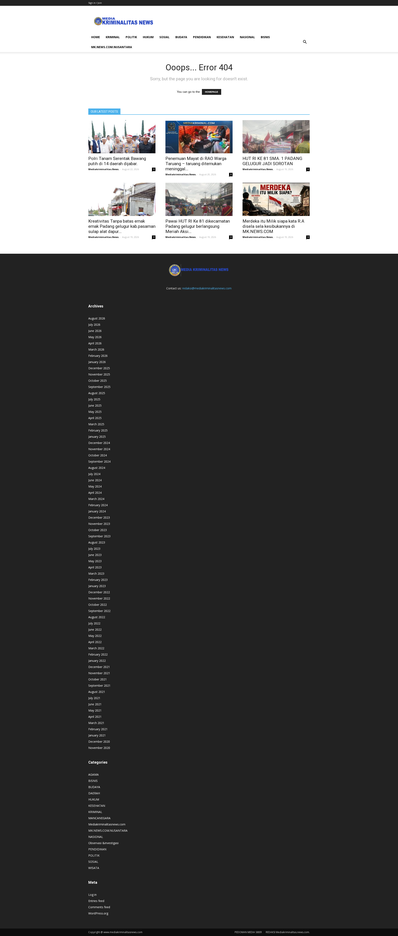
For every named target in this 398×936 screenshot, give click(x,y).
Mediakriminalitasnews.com (106, 824)
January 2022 (97, 661)
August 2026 (96, 318)
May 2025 (95, 412)
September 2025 (99, 387)
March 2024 (96, 499)
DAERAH (94, 793)
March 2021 (96, 723)
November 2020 (99, 748)
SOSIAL (164, 37)
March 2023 (96, 573)
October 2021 (97, 679)
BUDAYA (181, 37)
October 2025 (97, 381)
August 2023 (96, 542)
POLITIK (131, 37)
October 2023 (97, 530)
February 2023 (98, 580)
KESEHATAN (225, 37)
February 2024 (98, 505)
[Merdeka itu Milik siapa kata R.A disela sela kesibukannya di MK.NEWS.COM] (276, 199)
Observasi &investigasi (103, 843)
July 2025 (94, 399)
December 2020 (99, 741)
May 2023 (95, 561)
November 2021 (99, 673)
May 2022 (95, 636)
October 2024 (97, 455)
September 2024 (99, 461)
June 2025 (95, 405)
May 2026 (95, 337)
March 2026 (96, 349)
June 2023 (95, 555)
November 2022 (99, 598)
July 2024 (94, 474)
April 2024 (95, 493)
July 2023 (94, 549)
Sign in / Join (95, 2)
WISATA (93, 868)
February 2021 (98, 729)
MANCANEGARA (99, 818)
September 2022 (99, 611)
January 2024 (97, 511)
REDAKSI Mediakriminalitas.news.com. (288, 932)
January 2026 (97, 362)
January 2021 (97, 735)
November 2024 (99, 449)
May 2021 (95, 710)
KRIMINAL (113, 37)
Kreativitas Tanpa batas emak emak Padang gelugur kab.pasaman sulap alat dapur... (121, 226)
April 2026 (95, 343)
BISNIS (265, 37)
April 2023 (95, 567)
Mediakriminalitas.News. (103, 169)
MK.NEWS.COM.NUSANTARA (111, 47)
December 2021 (99, 667)
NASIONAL (247, 37)
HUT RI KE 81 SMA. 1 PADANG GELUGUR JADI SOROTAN (272, 161)
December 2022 (99, 592)
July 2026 (94, 325)
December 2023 (99, 517)
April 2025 (95, 418)
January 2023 (97, 586)
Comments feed (99, 907)
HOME (95, 37)
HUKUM (148, 37)
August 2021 (96, 692)
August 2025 (96, 393)
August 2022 (96, 617)
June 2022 (95, 629)
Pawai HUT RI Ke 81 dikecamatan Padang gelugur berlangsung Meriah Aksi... (197, 226)
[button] (305, 42)
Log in (92, 895)
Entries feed (96, 901)
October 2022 (97, 605)
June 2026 (95, 331)
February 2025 (98, 430)
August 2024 (96, 468)
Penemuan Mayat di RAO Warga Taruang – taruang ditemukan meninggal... (195, 163)
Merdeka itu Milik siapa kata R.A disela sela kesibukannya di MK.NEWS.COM (273, 226)
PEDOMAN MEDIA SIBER (248, 932)
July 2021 (94, 698)
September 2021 (99, 685)
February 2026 (98, 356)
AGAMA (93, 774)
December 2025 (99, 368)
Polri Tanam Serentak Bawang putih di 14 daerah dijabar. (117, 161)
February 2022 (98, 654)
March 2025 (96, 424)
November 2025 (99, 374)
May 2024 (95, 486)
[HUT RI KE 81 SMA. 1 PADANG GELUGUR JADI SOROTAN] (276, 136)
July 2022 (94, 623)
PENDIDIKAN (202, 37)
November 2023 (99, 524)
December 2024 (99, 443)
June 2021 (95, 704)
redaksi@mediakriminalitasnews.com (207, 288)
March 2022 (96, 648)
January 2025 (97, 437)
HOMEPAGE (211, 92)
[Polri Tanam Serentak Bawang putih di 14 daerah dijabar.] (121, 136)
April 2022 (95, 642)
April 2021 (95, 717)
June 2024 (95, 480)
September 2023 (99, 536)
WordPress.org (98, 913)
